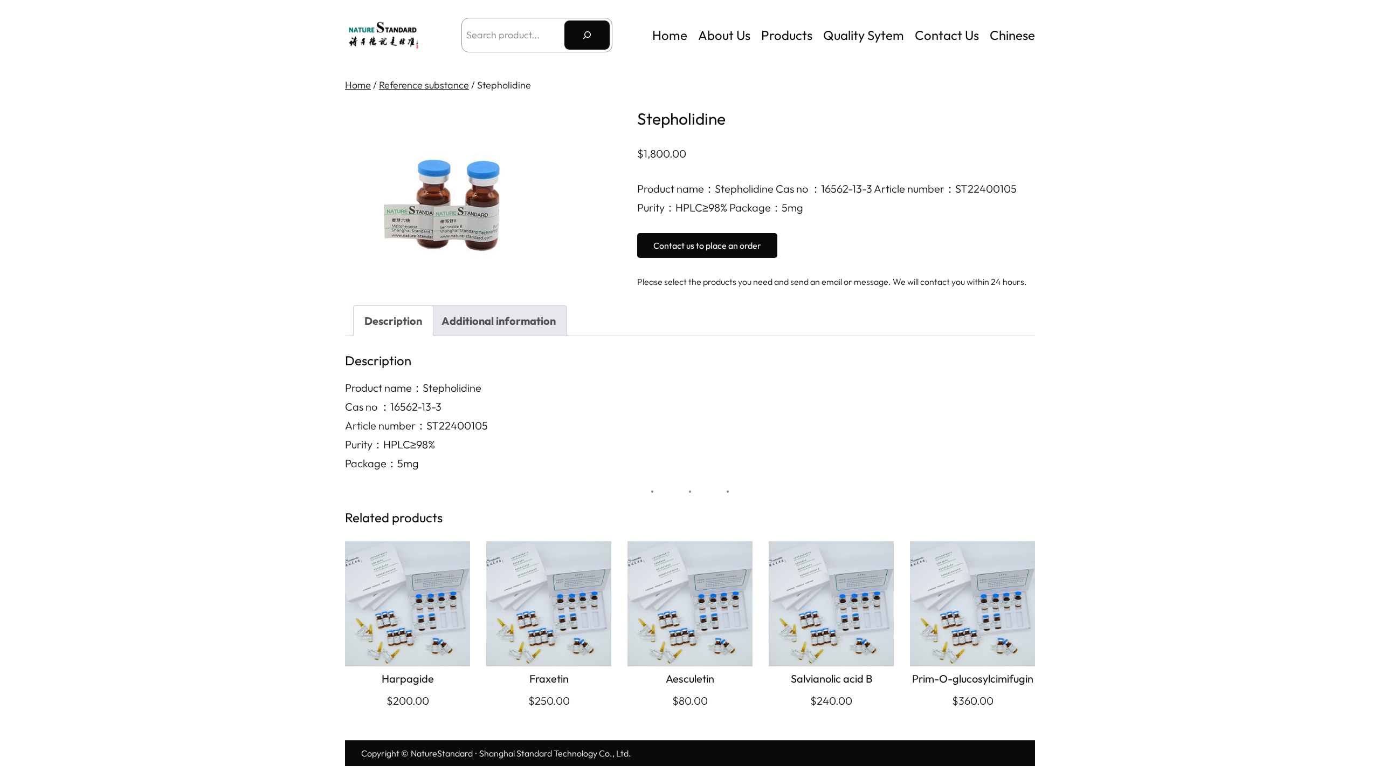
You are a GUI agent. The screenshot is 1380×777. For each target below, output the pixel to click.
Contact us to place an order (707, 245)
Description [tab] (393, 321)
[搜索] (587, 35)
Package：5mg (382, 463)
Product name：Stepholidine (413, 387)
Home (669, 35)
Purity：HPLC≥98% (390, 444)
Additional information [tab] (498, 321)
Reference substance (424, 85)
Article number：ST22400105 (416, 425)
